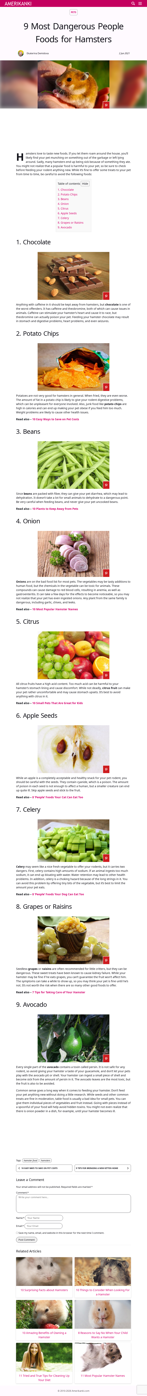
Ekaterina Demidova (38, 53)
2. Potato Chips (67, 194)
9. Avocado (65, 227)
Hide (85, 184)
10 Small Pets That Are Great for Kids (57, 703)
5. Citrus (63, 208)
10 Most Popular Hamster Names (55, 609)
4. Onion (63, 204)
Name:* (20, 1218)
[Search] (133, 3)
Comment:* (22, 1192)
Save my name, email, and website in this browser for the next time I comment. (61, 1232)
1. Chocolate (66, 190)
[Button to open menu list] (140, 3)
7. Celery (63, 218)
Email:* (20, 1226)
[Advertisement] (73, 129)
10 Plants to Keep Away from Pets (55, 509)
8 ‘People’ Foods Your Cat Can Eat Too (57, 797)
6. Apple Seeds (67, 213)
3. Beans (63, 199)
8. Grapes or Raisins (70, 222)
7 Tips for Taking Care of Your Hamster (58, 992)
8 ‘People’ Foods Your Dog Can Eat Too (58, 894)
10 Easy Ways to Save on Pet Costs (55, 419)
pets (73, 12)
